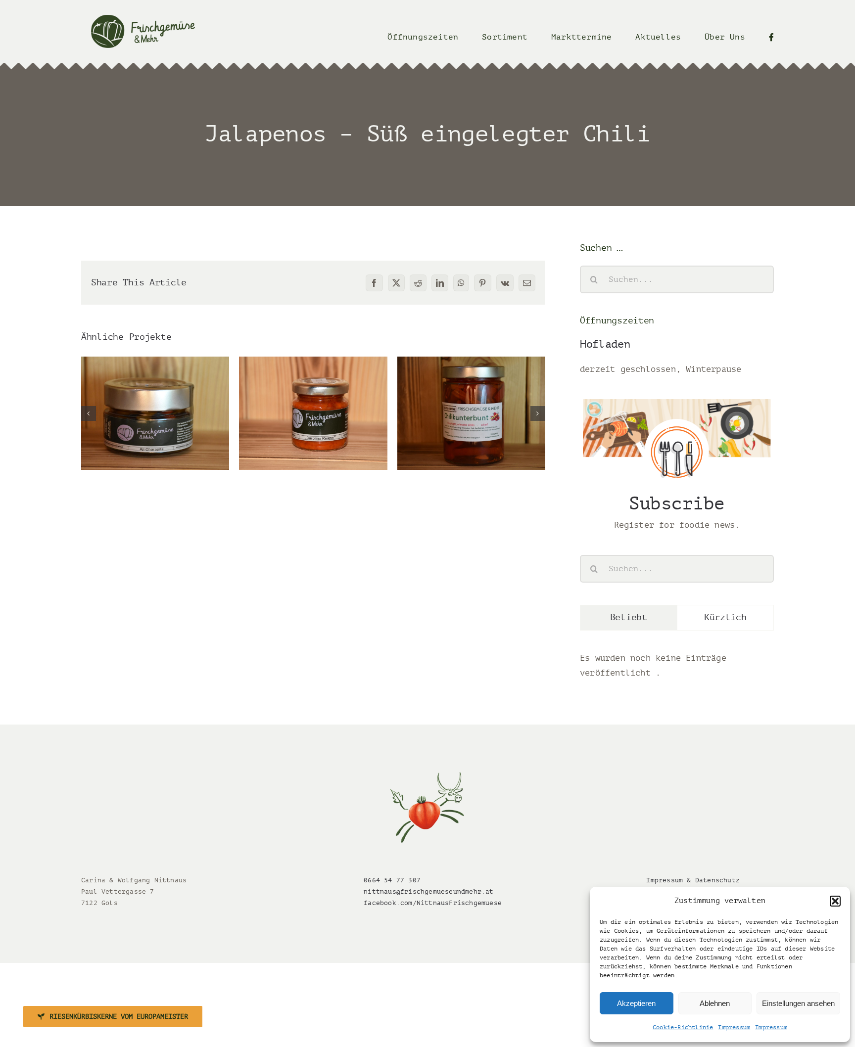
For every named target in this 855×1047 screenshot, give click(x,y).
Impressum (734, 1027)
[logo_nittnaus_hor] (143, 19)
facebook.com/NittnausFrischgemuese (433, 903)
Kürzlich (725, 617)
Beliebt (628, 617)
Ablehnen (715, 1003)
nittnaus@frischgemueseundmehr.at (428, 891)
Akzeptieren (636, 1003)
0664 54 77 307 (392, 880)
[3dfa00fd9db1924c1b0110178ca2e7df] (427, 776)
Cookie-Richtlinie (683, 1027)
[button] (835, 901)
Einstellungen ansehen (798, 1003)
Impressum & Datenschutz (693, 880)
